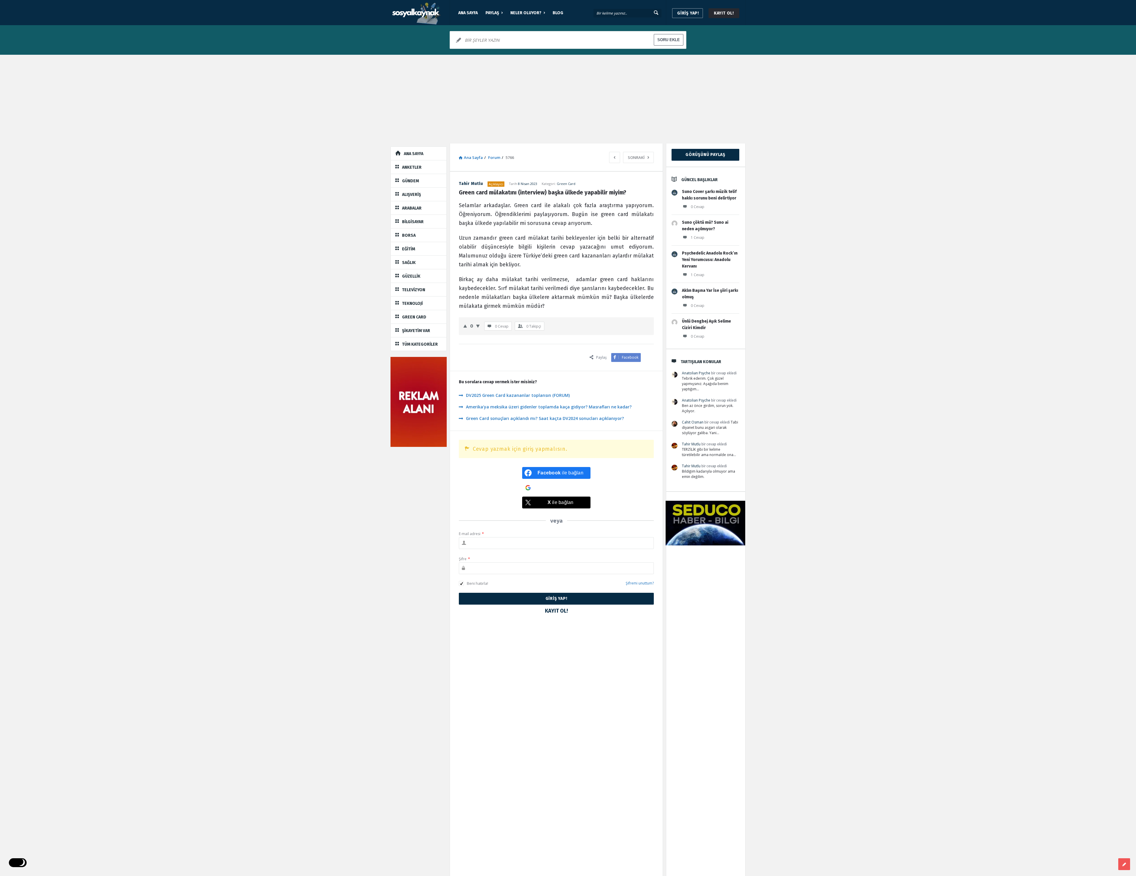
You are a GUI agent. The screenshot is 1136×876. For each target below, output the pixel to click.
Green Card (566, 183)
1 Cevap (697, 237)
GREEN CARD (414, 317)
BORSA (409, 235)
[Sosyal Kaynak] (420, 12)
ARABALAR (412, 208)
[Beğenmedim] (478, 326)
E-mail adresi (471, 533)
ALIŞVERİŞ (411, 194)
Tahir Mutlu (691, 444)
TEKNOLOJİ (412, 303)
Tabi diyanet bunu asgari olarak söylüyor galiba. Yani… (710, 427)
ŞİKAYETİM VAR (416, 330)
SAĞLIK (409, 262)
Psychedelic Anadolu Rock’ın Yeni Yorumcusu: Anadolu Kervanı (710, 260)
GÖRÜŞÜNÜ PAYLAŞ (705, 154)
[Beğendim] (465, 326)
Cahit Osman (692, 422)
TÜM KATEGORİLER (420, 344)
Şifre (464, 558)
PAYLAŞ (492, 12)
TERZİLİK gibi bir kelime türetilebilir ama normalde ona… (709, 452)
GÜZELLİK (411, 276)
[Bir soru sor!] (1124, 864)
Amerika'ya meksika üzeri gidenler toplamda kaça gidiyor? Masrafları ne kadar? (549, 407)
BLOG (558, 12)
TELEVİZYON (413, 289)
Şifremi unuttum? (640, 583)
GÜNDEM (410, 180)
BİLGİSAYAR (413, 221)
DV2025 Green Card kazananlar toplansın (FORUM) (518, 395)
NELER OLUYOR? (525, 12)
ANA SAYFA (468, 12)
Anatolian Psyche (696, 373)
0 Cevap (697, 206)
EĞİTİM (408, 249)
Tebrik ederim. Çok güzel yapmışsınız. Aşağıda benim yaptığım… (705, 384)
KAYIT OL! (724, 13)
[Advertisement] (568, 99)
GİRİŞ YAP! (688, 13)
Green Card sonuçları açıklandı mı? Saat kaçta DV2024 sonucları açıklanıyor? (545, 418)
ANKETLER (412, 167)
